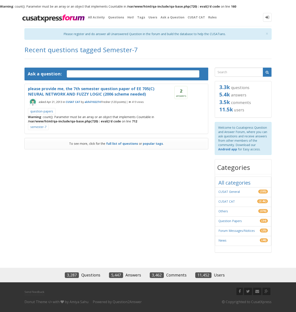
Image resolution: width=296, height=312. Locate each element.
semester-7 (38, 127)
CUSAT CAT (196, 17)
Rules (212, 17)
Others (223, 211)
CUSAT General (229, 192)
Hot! (130, 17)
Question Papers (230, 221)
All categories (234, 182)
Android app (227, 149)
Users (152, 17)
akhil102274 (93, 102)
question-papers (41, 111)
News (222, 240)
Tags (141, 17)
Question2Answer (127, 301)
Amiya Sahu (79, 301)
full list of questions (122, 143)
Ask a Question (172, 17)
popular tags (153, 143)
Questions (116, 17)
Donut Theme (35, 301)
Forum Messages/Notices (236, 231)
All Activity (96, 17)
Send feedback (34, 292)
